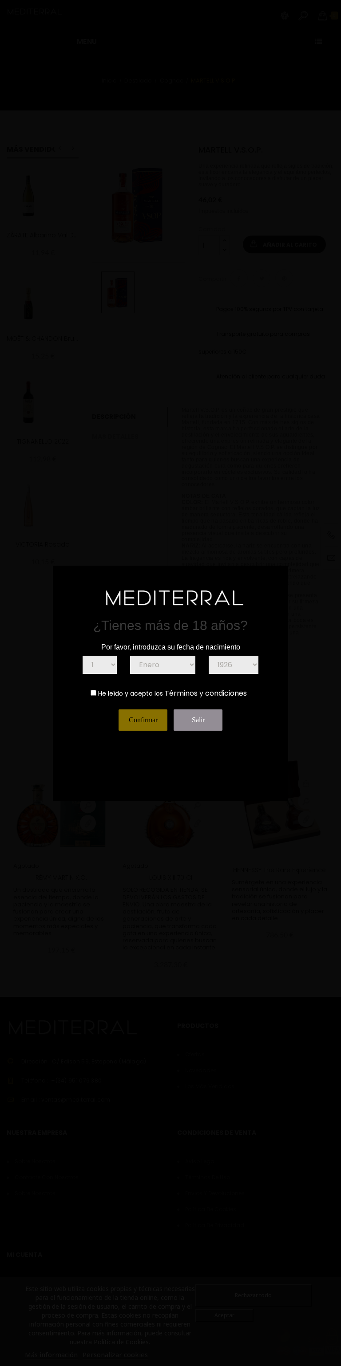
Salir (198, 720)
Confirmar (143, 720)
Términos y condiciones (206, 693)
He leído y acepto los (130, 693)
